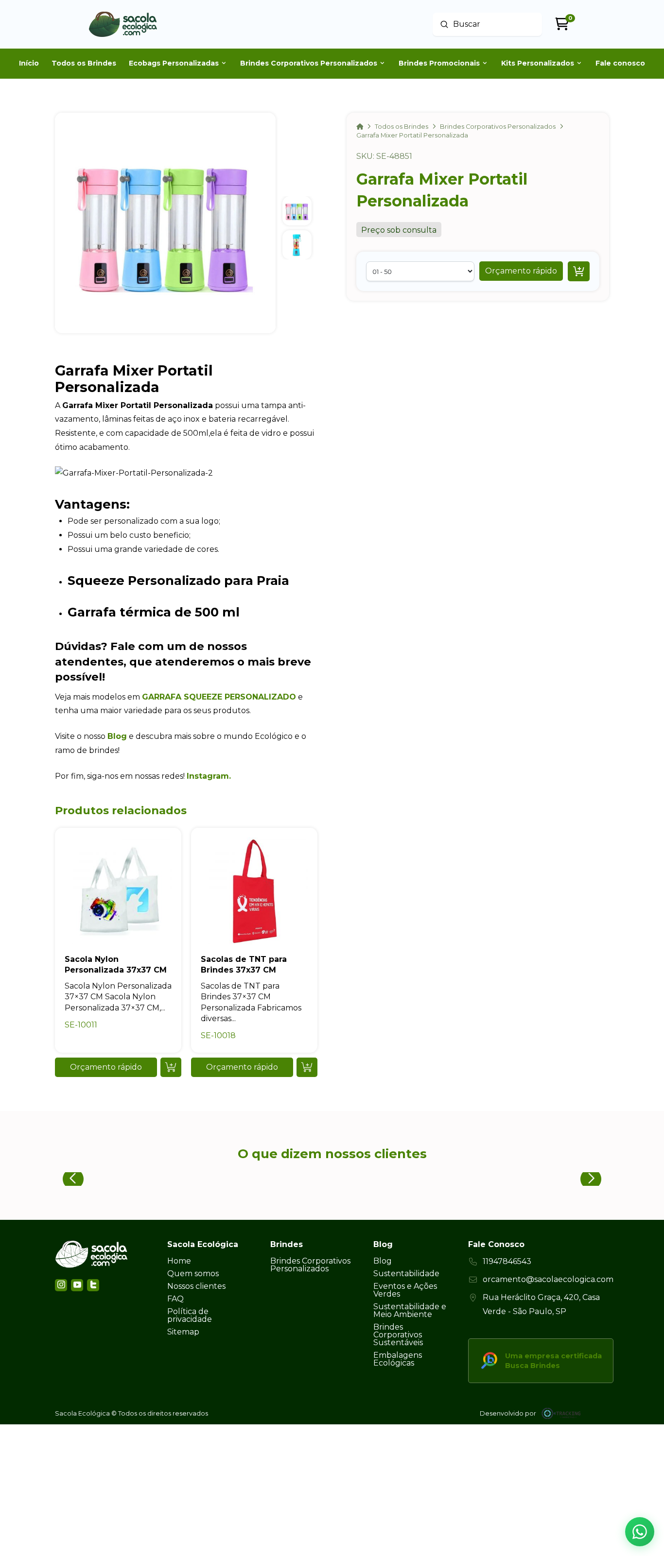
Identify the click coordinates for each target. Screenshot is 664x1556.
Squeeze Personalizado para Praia (178, 580)
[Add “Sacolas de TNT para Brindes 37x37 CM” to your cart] (307, 1067)
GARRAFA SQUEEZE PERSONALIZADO (219, 696)
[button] (521, 271)
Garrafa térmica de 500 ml (154, 611)
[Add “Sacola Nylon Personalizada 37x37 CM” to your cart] (170, 1067)
